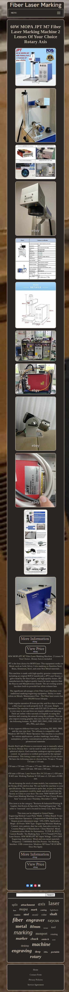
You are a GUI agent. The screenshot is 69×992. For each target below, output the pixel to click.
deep (37, 951)
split (15, 904)
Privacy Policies (36, 979)
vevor (45, 928)
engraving (22, 950)
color (44, 914)
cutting (43, 910)
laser (53, 903)
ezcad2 (35, 915)
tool (53, 927)
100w (46, 952)
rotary (35, 956)
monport (41, 933)
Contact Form (36, 974)
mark (34, 909)
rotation (17, 915)
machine (41, 944)
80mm (35, 926)
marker (21, 938)
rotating (54, 934)
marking (23, 932)
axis (41, 904)
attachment (28, 904)
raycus (53, 920)
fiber (18, 920)
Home (35, 969)
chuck (34, 938)
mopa (23, 909)
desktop (25, 945)
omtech (45, 939)
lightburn (54, 910)
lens (14, 910)
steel (26, 914)
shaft (53, 914)
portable (55, 952)
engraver (35, 920)
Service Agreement (36, 984)
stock (53, 940)
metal (21, 926)
